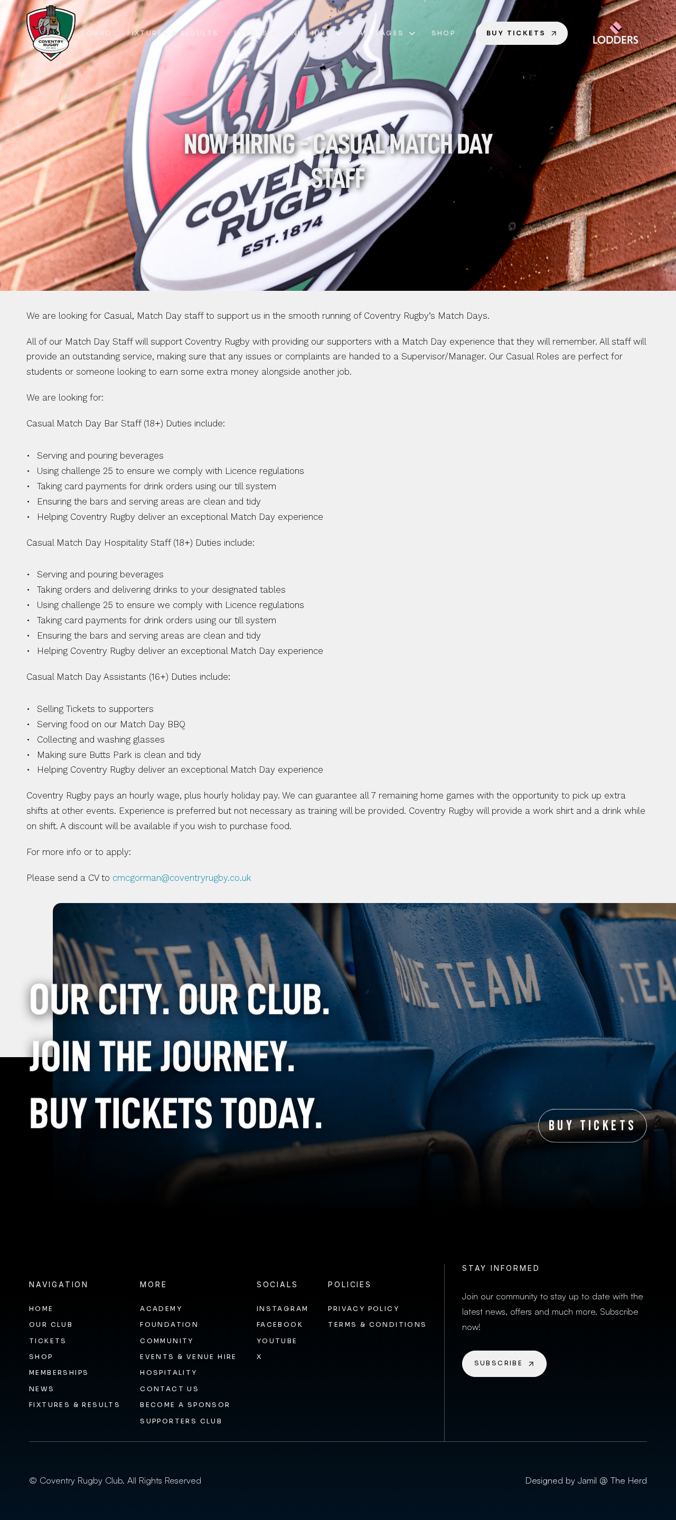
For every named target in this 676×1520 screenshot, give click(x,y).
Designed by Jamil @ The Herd (586, 1480)
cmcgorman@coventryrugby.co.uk (181, 877)
